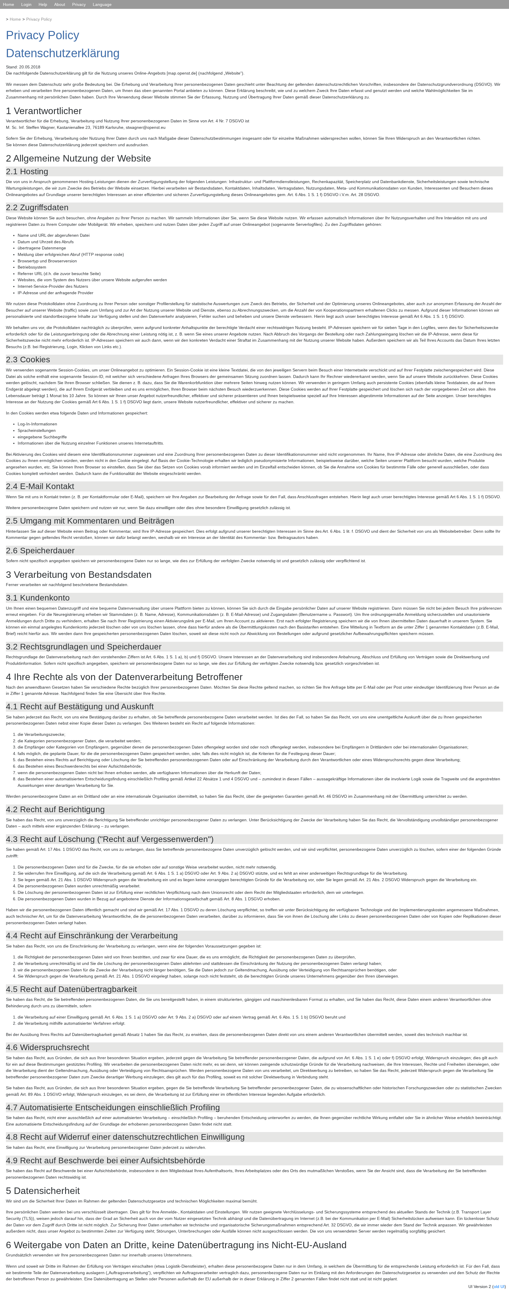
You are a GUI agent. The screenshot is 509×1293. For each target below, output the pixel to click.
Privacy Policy (39, 19)
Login (26, 4)
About (59, 4)
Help (43, 4)
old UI (499, 1286)
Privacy (79, 4)
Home (8, 4)
